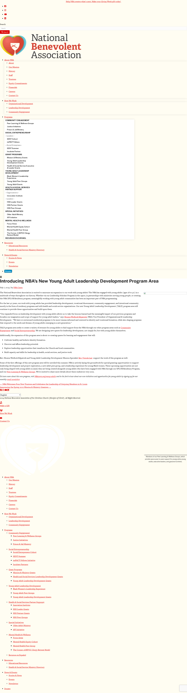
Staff (11, 75)
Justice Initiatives (14, 127)
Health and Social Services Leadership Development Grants (38, 576)
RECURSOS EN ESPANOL (15, 238)
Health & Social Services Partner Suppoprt (26, 602)
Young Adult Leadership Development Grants (16, 162)
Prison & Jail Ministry (15, 130)
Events (12, 262)
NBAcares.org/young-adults (45, 376)
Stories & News (15, 258)
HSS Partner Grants (15, 205)
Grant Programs (15, 569)
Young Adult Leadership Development (25, 585)
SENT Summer (13, 148)
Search (3, 24)
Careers (12, 91)
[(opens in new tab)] (32, 449)
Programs (8, 117)
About (11, 63)
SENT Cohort (12, 139)
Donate (8, 271)
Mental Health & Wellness (20, 634)
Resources (8, 242)
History (12, 71)
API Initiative (12, 217)
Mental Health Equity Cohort (18, 227)
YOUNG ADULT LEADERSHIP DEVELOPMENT (17, 172)
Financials (13, 87)
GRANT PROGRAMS (13, 155)
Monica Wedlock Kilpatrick (75, 317)
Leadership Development (19, 107)
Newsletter (13, 266)
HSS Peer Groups (14, 208)
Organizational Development (21, 103)
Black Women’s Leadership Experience (29, 588)
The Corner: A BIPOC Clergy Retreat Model (31, 649)
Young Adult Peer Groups (17, 181)
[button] (1, 390)
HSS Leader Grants (14, 202)
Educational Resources (18, 245)
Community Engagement (19, 111)
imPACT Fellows (13, 142)
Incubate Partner (14, 151)
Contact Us (13, 95)
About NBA (9, 60)
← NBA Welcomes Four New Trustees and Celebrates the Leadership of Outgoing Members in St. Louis (43, 384)
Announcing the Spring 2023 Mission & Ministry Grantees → (25, 387)
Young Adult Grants (15, 184)
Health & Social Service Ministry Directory (26, 249)
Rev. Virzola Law (85, 358)
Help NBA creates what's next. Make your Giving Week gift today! (93, 1)
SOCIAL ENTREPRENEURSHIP (18, 133)
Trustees (12, 79)
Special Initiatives (16, 622)
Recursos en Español (17, 655)
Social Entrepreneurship (24, 330)
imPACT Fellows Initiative (24, 560)
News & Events (10, 255)
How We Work (10, 100)
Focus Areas (12, 224)
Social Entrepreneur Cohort (24, 552)
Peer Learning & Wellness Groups (20, 123)
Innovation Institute (15, 196)
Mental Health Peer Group (24, 645)
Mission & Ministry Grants (17, 158)
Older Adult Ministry (15, 214)
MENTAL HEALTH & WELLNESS (18, 221)
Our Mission (14, 67)
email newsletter (13, 379)
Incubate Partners (20, 564)
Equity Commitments (18, 83)
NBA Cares (18, 287)
